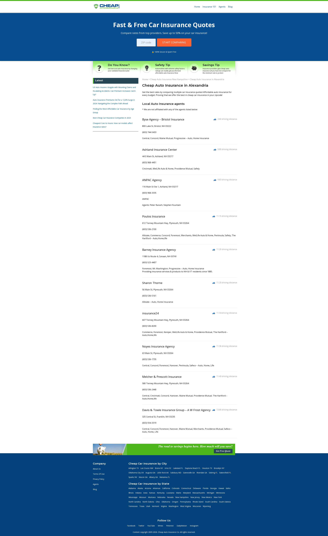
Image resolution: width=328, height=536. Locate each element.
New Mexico (207, 497)
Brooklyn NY (219, 468)
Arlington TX (134, 468)
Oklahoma (166, 502)
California (166, 488)
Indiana (138, 493)
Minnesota (220, 493)
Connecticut (186, 488)
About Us (97, 469)
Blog (230, 6)
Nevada (170, 497)
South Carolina (211, 502)
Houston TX (207, 468)
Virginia (164, 506)
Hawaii (221, 488)
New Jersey (195, 497)
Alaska (140, 488)
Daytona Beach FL (192, 468)
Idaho (228, 488)
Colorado (176, 488)
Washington (173, 506)
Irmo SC (168, 468)
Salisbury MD (175, 472)
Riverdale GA (202, 472)
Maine (178, 493)
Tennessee (133, 506)
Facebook (131, 525)
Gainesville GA (189, 472)
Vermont (155, 506)
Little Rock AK (163, 472)
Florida (205, 488)
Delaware (197, 488)
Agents (222, 6)
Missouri (142, 497)
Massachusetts (198, 493)
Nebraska (161, 497)
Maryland (187, 493)
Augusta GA (150, 472)
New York (218, 497)
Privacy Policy (98, 479)
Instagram (194, 525)
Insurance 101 (209, 6)
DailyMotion (182, 525)
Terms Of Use (99, 474)
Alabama (132, 488)
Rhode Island (198, 502)
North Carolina (135, 502)
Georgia (213, 488)
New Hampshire (182, 497)
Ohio (158, 502)
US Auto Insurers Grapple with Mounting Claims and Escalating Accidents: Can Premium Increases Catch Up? (114, 91)
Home (197, 6)
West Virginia (185, 506)
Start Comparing (174, 42)
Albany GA (153, 477)
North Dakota (148, 502)
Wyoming (207, 506)
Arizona (148, 488)
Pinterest (170, 525)
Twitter (141, 525)
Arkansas (156, 488)
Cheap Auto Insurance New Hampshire (169, 79)
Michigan (210, 493)
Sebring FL (213, 472)
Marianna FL (165, 477)
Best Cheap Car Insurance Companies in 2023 (112, 118)
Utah (148, 506)
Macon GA (143, 477)
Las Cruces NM (146, 468)
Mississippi (133, 497)
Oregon (175, 502)
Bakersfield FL (225, 472)
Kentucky (161, 493)
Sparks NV (133, 477)
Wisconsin (197, 506)
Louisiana (170, 493)
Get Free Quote (223, 451)
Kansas (152, 493)
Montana (152, 497)
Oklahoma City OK (136, 472)
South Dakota (225, 502)
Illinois (131, 493)
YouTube (151, 525)
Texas (141, 506)
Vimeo (160, 525)
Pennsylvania (185, 502)
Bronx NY (159, 468)
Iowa (145, 493)
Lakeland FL (178, 468)
